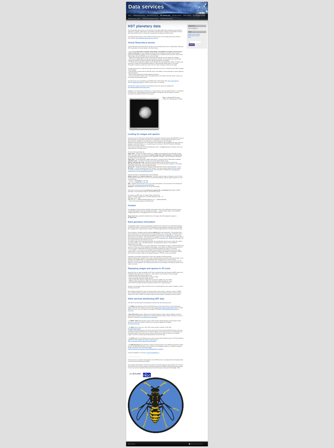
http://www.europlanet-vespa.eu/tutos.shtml (139, 87)
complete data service (137, 82)
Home (129, 15)
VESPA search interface (194, 34)
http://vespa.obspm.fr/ (173, 81)
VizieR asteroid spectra (166, 18)
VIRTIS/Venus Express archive (150, 18)
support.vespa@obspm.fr (153, 352)
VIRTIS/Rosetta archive (134, 18)
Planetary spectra (176, 15)
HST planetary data (165, 15)
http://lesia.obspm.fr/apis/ (134, 328)
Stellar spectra (187, 15)
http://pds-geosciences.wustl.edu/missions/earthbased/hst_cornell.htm (145, 349)
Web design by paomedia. (196, 444)
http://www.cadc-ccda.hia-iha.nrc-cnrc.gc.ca (147, 38)
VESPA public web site (194, 35)
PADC (189, 37)
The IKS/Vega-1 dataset (199, 15)
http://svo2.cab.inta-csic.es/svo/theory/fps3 (143, 185)
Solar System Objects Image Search (164, 307)
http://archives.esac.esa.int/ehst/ (149, 317)
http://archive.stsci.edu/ (134, 323)
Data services (146, 7)
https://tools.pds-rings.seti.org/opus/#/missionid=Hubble (142, 341)
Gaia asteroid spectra (152, 15)
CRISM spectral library (139, 15)
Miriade (171, 237)
